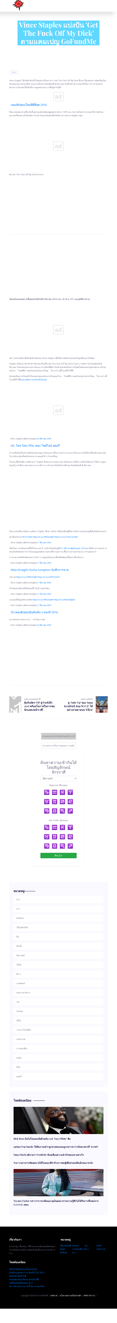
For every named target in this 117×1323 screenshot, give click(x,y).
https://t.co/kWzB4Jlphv (64, 599)
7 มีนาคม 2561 (45, 542)
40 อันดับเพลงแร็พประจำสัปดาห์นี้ (24, 1279)
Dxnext (75, 1245)
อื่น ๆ (86, 1249)
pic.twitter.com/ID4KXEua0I (34, 379)
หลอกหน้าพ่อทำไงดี (17, 1276)
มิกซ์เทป (63, 1252)
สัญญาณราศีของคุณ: (58, 785)
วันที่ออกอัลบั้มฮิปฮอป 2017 (21, 1282)
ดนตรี (98, 1245)
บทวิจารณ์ (100, 1249)
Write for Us (89, 1295)
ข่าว (13, 72)
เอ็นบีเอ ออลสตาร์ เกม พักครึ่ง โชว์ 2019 (26, 1272)
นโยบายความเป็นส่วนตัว (70, 1295)
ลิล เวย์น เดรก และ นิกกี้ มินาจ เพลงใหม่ (26, 1286)
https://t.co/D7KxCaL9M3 (66, 537)
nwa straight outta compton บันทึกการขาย (40, 570)
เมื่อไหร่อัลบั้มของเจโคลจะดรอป (23, 1269)
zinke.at (53, 1295)
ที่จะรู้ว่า (58, 855)
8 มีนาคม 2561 (45, 438)
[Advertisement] (58, 202)
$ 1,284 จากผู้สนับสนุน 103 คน (74, 548)
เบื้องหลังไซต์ (65, 1245)
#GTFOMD (27, 537)
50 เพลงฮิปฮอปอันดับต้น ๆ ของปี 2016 (34, 612)
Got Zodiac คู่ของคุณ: (58, 820)
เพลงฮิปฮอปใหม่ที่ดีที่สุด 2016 (29, 105)
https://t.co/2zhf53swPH (49, 577)
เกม (85, 1245)
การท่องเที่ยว (77, 1249)
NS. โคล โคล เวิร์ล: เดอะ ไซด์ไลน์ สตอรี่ (35, 446)
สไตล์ (62, 1249)
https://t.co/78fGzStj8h (43, 537)
